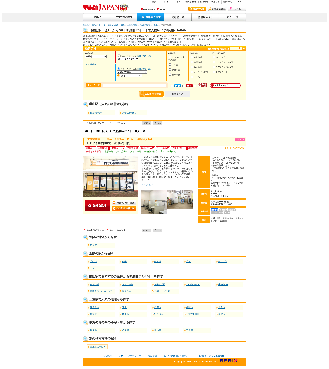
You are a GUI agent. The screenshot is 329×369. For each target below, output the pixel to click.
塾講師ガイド (205, 17)
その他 (197, 77)
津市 (124, 307)
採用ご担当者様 (148, 9)
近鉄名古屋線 (145, 25)
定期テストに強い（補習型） (104, 291)
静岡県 (125, 330)
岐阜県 (93, 330)
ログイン (237, 9)
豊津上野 (222, 261)
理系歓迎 (126, 291)
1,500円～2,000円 (224, 67)
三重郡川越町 (193, 314)
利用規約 (107, 355)
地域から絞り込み (128, 56)
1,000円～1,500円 (224, 62)
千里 (188, 261)
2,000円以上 (222, 72)
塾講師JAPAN (96, 17)
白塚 (92, 268)
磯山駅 (156, 25)
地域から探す (123, 17)
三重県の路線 (132, 25)
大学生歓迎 (127, 284)
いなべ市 (158, 314)
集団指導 (198, 62)
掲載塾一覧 (178, 17)
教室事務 (176, 75)
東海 (123, 25)
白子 (124, 261)
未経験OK (223, 284)
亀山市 (125, 314)
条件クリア (177, 94)
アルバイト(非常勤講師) (176, 58)
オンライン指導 (201, 72)
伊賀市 (221, 314)
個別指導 (198, 57)
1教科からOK (193, 284)
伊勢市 (93, 314)
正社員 (175, 65)
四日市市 (94, 307)
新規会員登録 (217, 9)
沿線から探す (150, 17)
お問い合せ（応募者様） (176, 355)
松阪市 (189, 307)
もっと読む (147, 184)
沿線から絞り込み (128, 69)
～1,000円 (221, 57)
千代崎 (93, 261)
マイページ (232, 17)
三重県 (189, 330)
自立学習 (198, 67)
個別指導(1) (96, 112)
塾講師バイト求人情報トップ (94, 25)
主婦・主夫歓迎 (162, 291)
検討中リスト (197, 9)
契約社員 (176, 70)
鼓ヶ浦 (157, 261)
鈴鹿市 (93, 245)
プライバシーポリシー (130, 355)
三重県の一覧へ (98, 346)
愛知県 (157, 330)
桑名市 (221, 307)
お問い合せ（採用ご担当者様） (211, 355)
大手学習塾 (159, 284)
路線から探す (113, 25)
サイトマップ (163, 9)
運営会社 (152, 355)
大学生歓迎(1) (129, 112)
